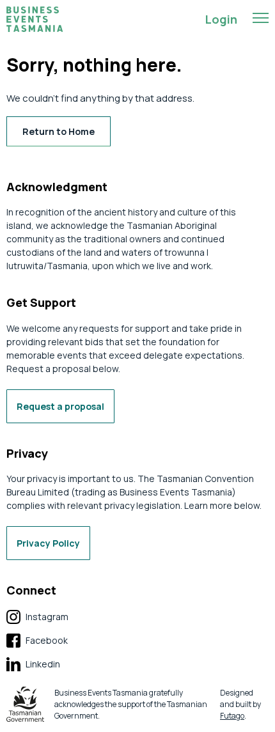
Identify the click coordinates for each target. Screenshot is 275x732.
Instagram (37, 617)
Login (221, 19)
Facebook (37, 641)
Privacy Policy (48, 543)
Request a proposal (60, 406)
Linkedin (33, 664)
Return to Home (58, 131)
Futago (232, 715)
